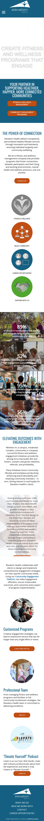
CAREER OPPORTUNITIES (22, 813)
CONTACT (22, 809)
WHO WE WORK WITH (22, 806)
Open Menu (3, 12)
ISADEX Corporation (33, 819)
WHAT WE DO (22, 802)
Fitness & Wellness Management (22, 103)
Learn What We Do (22, 649)
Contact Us (22, 181)
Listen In (22, 773)
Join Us (22, 715)
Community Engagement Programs (22, 113)
